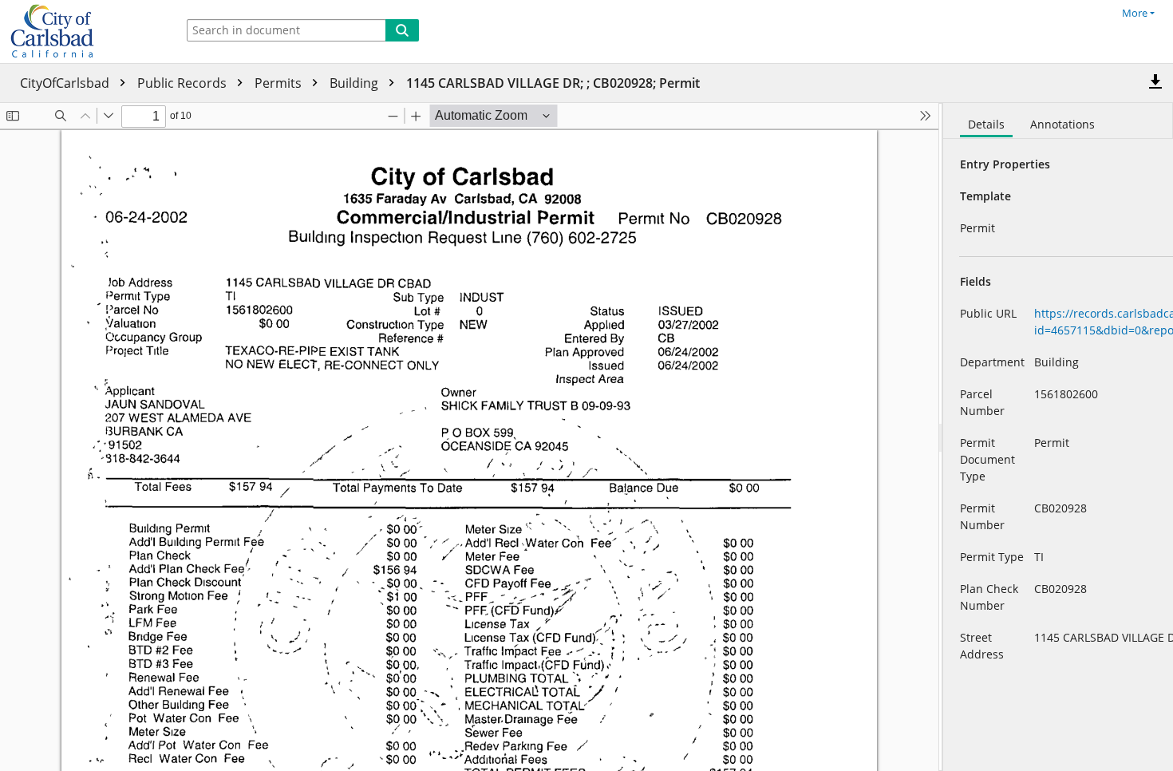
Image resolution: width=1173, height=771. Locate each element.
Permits (280, 83)
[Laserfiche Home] (84, 31)
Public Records (183, 83)
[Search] (402, 30)
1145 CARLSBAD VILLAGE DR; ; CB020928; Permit (553, 83)
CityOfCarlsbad (66, 83)
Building (355, 83)
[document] (1058, 437)
